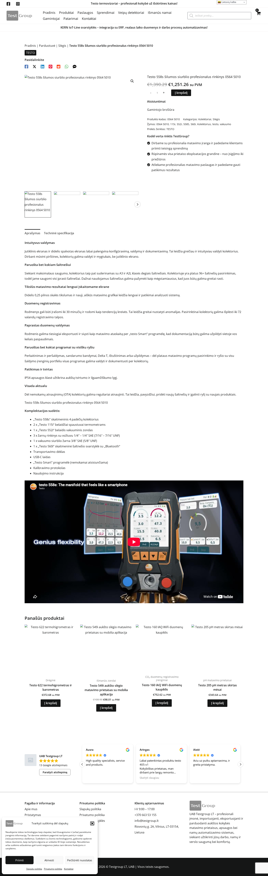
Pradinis (49, 12)
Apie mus (31, 809)
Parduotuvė (47, 46)
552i (179, 124)
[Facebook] (8, 4)
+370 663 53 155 (145, 815)
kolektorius (77, 273)
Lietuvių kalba (228, 2)
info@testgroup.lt (147, 821)
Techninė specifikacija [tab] (59, 233)
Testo (38, 419)
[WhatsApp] (66, 66)
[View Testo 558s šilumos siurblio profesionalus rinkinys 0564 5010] (38, 204)
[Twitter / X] (34, 66)
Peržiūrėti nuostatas (79, 860)
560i (193, 124)
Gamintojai (51, 18)
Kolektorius (204, 124)
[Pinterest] (50, 66)
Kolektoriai (204, 119)
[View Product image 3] (96, 204)
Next (137, 204)
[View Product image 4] (125, 204)
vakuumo (225, 124)
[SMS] (74, 66)
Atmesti (49, 860)
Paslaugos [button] (85, 12)
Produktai (66, 12)
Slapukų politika (34, 868)
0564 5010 (162, 124)
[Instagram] (18, 4)
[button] (92, 823)
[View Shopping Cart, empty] (258, 15)
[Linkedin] (42, 66)
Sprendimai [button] (105, 12)
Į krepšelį (181, 93)
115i (172, 124)
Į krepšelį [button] (50, 703)
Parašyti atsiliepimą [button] (55, 772)
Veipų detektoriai (131, 12)
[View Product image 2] (67, 204)
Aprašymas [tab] (32, 233)
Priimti (19, 860)
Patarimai (70, 18)
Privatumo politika (53, 868)
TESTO (30, 53)
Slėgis (62, 46)
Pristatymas (33, 815)
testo (215, 124)
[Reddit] (58, 66)
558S (186, 124)
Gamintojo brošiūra (160, 110)
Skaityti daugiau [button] (149, 777)
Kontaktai (68, 868)
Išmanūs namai (160, 12)
